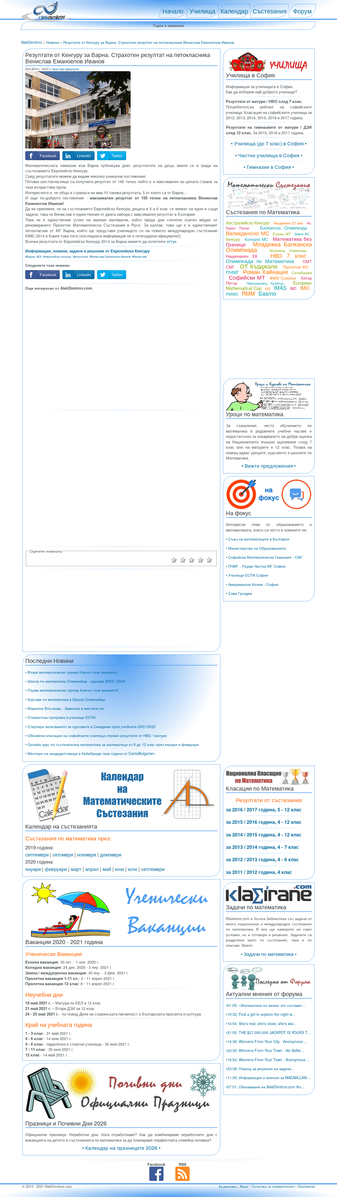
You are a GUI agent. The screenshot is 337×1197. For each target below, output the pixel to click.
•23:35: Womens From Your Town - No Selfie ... (265, 1050)
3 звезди (191, 559)
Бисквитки (307, 1186)
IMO (305, 287)
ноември (86, 854)
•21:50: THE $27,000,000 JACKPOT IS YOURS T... (268, 1032)
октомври (63, 854)
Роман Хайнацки (265, 271)
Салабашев (302, 272)
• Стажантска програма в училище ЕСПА (60, 717)
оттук (171, 241)
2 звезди (182, 559)
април (92, 868)
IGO (267, 288)
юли (132, 868)
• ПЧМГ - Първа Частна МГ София (256, 566)
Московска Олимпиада (288, 250)
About (244, 1186)
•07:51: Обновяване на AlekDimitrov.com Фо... (265, 1086)
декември (110, 854)
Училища (202, 10)
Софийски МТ (247, 277)
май (107, 868)
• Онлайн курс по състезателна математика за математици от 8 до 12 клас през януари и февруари (112, 744)
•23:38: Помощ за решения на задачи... (260, 1068)
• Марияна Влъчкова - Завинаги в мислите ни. (65, 708)
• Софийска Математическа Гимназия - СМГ (264, 557)
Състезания (269, 10)
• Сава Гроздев (239, 593)
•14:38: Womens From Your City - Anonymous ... (266, 1041)
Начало (173, 10)
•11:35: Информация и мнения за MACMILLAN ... (268, 1077)
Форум (302, 10)
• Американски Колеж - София (252, 584)
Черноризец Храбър (265, 283)
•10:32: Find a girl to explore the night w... (260, 1014)
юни (119, 868)
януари (33, 868)
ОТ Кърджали (258, 266)
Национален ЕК (241, 256)
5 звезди (209, 559)
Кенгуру (233, 239)
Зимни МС (301, 234)
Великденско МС (247, 233)
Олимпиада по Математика (260, 260)
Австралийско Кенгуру (248, 223)
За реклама (227, 1186)
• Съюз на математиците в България (257, 539)
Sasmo (267, 293)
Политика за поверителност (273, 1186)
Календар (234, 10)
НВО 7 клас (288, 255)
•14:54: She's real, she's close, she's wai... (261, 1023)
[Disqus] (121, 478)
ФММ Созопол (283, 278)
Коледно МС (256, 239)
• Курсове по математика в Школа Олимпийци (65, 699)
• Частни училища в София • (269, 155)
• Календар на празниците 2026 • (121, 1147)
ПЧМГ (232, 272)
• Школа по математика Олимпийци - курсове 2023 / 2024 (75, 681)
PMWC (232, 294)
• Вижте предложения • (268, 465)
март (76, 868)
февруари (56, 868)
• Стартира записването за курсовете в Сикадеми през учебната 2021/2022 (90, 726)
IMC (293, 288)
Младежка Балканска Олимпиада (269, 246)
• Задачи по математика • (268, 953)
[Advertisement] (121, 349)
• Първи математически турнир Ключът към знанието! (71, 690)
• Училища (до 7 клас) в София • (269, 143)
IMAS (280, 287)
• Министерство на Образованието (256, 548)
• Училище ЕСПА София (247, 575)
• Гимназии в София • (269, 166)
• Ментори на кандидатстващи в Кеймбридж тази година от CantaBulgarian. (90, 753)
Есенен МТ (281, 233)
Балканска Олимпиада (283, 228)
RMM (248, 293)
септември (37, 854)
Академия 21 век (288, 223)
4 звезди (200, 559)
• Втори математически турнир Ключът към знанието (71, 672)
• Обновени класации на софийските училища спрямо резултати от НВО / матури (96, 735)
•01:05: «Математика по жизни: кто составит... (265, 1005)
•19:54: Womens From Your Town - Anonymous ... (268, 1059)
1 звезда (173, 559)
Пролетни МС (296, 267)
